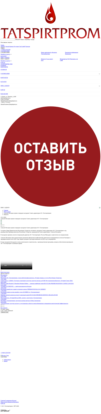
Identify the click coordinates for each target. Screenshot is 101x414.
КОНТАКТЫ (4, 67)
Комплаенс (68, 54)
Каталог (14, 400)
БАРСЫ (3, 62)
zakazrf (5, 361)
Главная (3, 400)
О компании (8, 400)
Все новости (4, 275)
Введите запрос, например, (25, 39)
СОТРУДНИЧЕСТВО (6, 64)
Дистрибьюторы (45, 54)
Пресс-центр (4, 402)
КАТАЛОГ (4, 56)
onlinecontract (7, 359)
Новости (43, 59)
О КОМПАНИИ (5, 51)
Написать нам (4, 312)
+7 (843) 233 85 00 (5, 352)
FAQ (68, 59)
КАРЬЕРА (3, 65)
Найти (2, 48)
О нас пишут (49, 59)
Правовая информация (7, 408)
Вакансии (10, 402)
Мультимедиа (63, 59)
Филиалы (54, 52)
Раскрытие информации (71, 52)
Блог (42, 60)
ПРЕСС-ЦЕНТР (5, 57)
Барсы (3, 403)
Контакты (16, 402)
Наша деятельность (46, 52)
